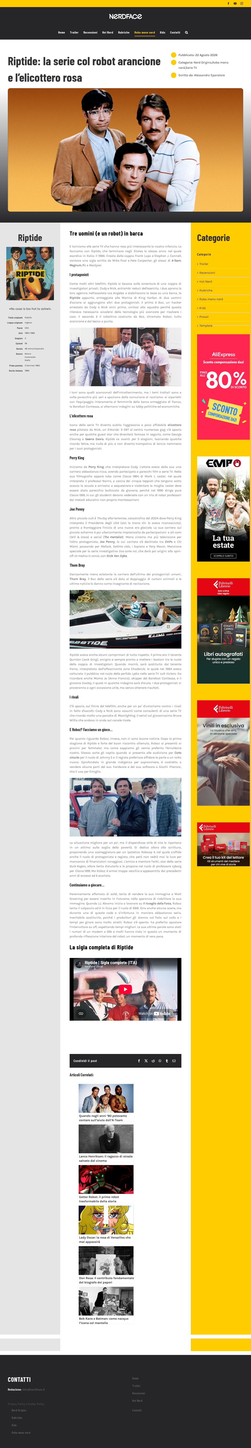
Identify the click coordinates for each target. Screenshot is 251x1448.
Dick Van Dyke (117, 556)
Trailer (203, 264)
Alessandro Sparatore (209, 75)
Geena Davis (94, 439)
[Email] (173, 1060)
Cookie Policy (36, 1404)
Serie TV (191, 68)
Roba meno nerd (211, 299)
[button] (186, 32)
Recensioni (207, 273)
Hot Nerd (205, 281)
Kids (202, 308)
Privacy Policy (16, 1404)
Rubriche (205, 290)
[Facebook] (139, 1060)
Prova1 (203, 317)
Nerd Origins (203, 62)
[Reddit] (153, 1060)
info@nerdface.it (34, 1389)
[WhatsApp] (160, 1060)
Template (205, 325)
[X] (146, 1060)
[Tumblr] (166, 1060)
